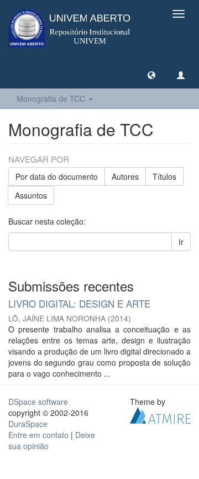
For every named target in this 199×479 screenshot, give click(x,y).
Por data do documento (56, 176)
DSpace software (38, 401)
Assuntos (31, 195)
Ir (181, 241)
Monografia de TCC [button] (52, 98)
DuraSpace (28, 423)
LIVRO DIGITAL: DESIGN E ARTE (79, 303)
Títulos (164, 176)
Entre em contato (38, 434)
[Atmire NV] (160, 413)
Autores (125, 176)
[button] (151, 74)
